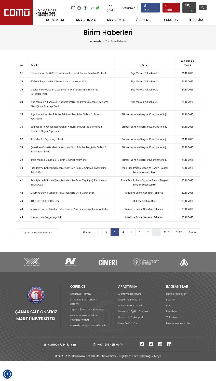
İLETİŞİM (196, 20)
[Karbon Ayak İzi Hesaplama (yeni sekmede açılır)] (97, 7)
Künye (157, 356)
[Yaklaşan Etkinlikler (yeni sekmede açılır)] (79, 7)
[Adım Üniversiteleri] (70, 262)
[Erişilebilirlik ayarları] (85, 7)
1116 (166, 232)
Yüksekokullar (174, 317)
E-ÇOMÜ (110, 8)
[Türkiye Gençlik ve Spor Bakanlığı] (146, 262)
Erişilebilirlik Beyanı (176, 294)
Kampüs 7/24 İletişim (61, 344)
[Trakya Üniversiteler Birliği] (184, 262)
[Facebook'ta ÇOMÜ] (151, 345)
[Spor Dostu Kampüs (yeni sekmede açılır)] (91, 7)
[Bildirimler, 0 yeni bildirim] (73, 7)
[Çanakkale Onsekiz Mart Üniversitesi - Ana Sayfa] (29, 12)
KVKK (169, 305)
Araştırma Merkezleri (130, 299)
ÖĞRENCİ (144, 20)
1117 (179, 232)
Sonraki (192, 232)
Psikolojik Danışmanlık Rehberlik (88, 325)
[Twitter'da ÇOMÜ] (142, 345)
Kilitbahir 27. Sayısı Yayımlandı (47, 139)
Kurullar (170, 299)
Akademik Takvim (80, 294)
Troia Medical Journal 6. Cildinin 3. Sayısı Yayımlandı (59, 160)
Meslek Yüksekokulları (178, 323)
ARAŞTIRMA (86, 20)
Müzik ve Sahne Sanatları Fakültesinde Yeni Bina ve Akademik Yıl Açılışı (69, 209)
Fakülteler (172, 311)
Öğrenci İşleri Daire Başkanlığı (87, 309)
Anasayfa (96, 41)
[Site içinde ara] (203, 7)
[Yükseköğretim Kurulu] (32, 262)
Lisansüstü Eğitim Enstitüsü (134, 311)
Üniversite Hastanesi (130, 305)
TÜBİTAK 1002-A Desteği (45, 201)
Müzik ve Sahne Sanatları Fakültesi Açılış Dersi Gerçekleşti (62, 192)
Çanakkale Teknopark (130, 317)
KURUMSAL (55, 20)
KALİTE (168, 10)
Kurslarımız (128, 8)
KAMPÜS (170, 20)
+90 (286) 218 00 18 (110, 344)
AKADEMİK (116, 20)
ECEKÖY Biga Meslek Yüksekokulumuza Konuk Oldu (59, 81)
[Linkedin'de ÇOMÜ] (169, 345)
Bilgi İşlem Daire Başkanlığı (135, 356)
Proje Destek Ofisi (128, 323)
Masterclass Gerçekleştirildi (46, 217)
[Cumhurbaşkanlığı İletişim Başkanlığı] (108, 262)
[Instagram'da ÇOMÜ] (160, 345)
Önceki (87, 232)
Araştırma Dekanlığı (129, 294)
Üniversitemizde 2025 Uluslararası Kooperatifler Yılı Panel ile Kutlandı (68, 73)
